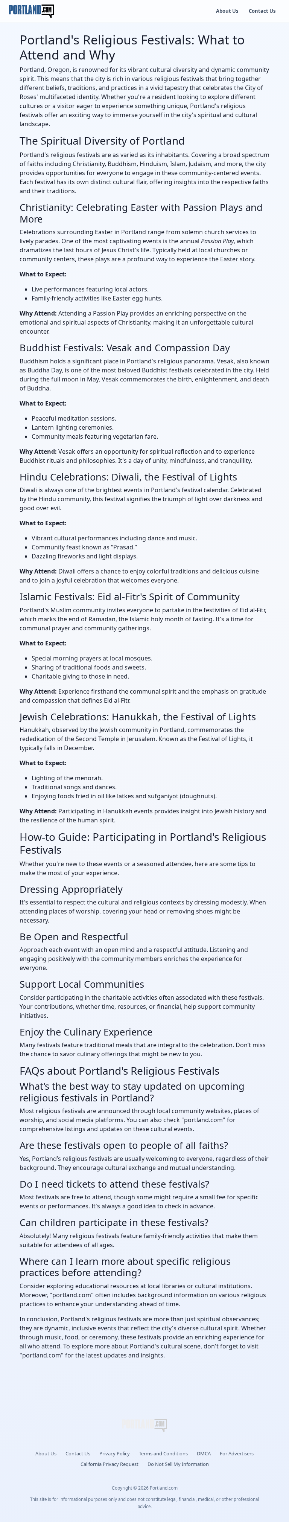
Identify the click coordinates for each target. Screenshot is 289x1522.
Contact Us (262, 11)
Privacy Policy (114, 1453)
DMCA (204, 1453)
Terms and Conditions (163, 1453)
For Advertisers (237, 1453)
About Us (227, 11)
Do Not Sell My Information (178, 1464)
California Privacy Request (109, 1464)
